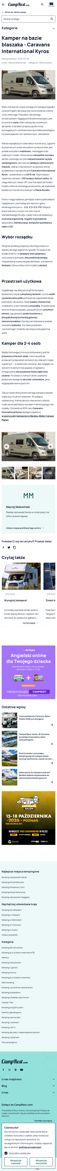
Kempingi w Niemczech (12, 920)
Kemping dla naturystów (12, 947)
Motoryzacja (45, 62)
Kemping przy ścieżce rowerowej (16, 977)
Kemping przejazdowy (11, 992)
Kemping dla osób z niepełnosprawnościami (21, 1032)
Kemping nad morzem (11, 1017)
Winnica (5, 957)
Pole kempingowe (9, 1042)
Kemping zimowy (9, 972)
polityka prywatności (30, 1147)
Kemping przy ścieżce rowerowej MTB (18, 952)
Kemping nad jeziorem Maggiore (16, 897)
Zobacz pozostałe (10, 935)
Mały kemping (8, 982)
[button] (28, 28)
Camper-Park (7, 1002)
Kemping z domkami (10, 1022)
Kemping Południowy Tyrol (13, 887)
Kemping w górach (10, 967)
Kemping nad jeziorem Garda (14, 877)
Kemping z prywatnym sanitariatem (17, 987)
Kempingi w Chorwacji (11, 925)
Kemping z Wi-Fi (8, 1027)
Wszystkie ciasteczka (19, 1153)
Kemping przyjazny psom (12, 1007)
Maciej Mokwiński (17, 62)
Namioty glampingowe (11, 1012)
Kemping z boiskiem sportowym (15, 997)
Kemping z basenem (10, 1037)
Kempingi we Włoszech (12, 910)
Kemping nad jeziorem (11, 962)
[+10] (49, 473)
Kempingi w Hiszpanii (11, 915)
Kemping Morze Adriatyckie (13, 892)
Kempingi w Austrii (10, 930)
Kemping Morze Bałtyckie (13, 882)
